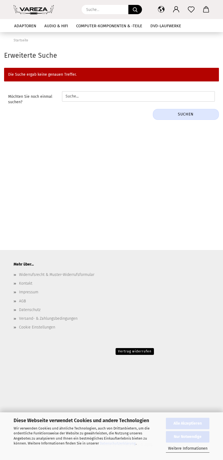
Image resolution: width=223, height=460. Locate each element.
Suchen (186, 114)
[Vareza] (36, 9)
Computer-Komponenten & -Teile (109, 25)
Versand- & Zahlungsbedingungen (48, 318)
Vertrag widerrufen (134, 351)
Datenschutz (30, 309)
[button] (161, 9)
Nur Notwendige (188, 436)
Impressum (28, 292)
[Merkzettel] (191, 9)
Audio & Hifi (56, 25)
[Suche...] (135, 9)
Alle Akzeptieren (188, 423)
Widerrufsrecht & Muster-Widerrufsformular (56, 274)
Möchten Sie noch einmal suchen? (30, 99)
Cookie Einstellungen (37, 327)
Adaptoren (25, 25)
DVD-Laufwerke (165, 25)
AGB (22, 301)
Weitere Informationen (187, 448)
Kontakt (25, 283)
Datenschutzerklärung (118, 443)
